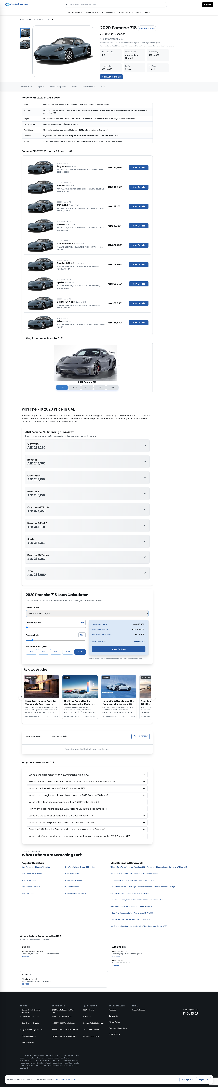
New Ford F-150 (28, 893)
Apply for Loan (119, 649)
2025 (62, 387)
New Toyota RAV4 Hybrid (32, 873)
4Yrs (68, 652)
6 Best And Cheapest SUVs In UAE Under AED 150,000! (132, 913)
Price (74, 86)
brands (32, 19)
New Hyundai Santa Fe (31, 887)
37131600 (25, 984)
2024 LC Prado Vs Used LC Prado (65, 1029)
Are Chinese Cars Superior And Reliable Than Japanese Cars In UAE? (139, 926)
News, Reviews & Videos (129, 12)
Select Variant (33, 607)
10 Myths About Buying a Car (31, 1029)
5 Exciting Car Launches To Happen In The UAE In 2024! (133, 880)
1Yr (31, 652)
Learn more (60, 1079)
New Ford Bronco (72, 887)
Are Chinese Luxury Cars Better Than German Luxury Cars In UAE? (137, 900)
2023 (87, 387)
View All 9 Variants (111, 76)
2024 (74, 387)
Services (109, 12)
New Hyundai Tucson (73, 880)
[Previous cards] (21, 697)
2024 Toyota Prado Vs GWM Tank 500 (63, 1011)
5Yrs (80, 652)
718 (51, 19)
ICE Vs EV (87, 1016)
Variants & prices (58, 86)
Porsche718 (26, 86)
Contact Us (113, 1016)
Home (22, 19)
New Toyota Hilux (72, 873)
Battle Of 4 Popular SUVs (62, 1016)
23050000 (116, 956)
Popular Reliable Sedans (93, 1023)
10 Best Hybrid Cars (27, 1043)
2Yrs (43, 652)
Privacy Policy (114, 1022)
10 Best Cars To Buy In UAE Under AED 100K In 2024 (130, 919)
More (147, 12)
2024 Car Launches (91, 1029)
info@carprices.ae (190, 1009)
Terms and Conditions (118, 1028)
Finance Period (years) (38, 646)
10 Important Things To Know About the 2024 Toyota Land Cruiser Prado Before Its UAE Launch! (149, 867)
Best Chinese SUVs (91, 1036)
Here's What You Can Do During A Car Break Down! (131, 906)
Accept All (187, 1079)
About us (112, 1010)
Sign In (207, 4)
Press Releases (138, 1010)
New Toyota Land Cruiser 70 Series (36, 867)
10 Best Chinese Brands (29, 1023)
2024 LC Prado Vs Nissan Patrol (64, 1036)
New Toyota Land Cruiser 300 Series (80, 867)
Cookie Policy (114, 1034)
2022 (100, 387)
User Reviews (89, 86)
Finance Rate (32, 635)
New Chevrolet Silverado (75, 893)
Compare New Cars (94, 12)
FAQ (103, 86)
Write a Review (140, 736)
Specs (41, 86)
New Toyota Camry (29, 880)
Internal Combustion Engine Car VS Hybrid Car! (130, 893)
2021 (112, 387)
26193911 (115, 965)
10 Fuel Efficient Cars (28, 1036)
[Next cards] (153, 697)
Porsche (42, 19)
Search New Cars (73, 12)
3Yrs (56, 652)
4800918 (25, 956)
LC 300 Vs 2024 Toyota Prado (63, 1023)
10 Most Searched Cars (29, 1016)
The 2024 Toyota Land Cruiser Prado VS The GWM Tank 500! (135, 873)
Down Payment (34, 622)
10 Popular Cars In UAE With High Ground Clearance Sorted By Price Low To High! (143, 887)
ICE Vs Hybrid (88, 1010)
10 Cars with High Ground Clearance (30, 1011)
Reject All (203, 1079)
